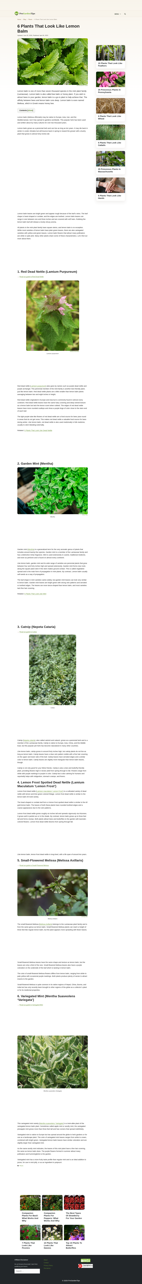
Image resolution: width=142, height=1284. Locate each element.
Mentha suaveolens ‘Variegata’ (51, 1123)
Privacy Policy (48, 1265)
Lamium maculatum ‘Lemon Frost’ (50, 791)
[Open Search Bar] (125, 14)
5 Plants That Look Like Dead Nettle (38, 430)
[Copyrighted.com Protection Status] (85, 1267)
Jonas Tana (85, 514)
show (30, 110)
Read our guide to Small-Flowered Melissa (34, 865)
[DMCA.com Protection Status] (85, 1261)
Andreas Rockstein (74, 351)
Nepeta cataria (29, 740)
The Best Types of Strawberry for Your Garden (74, 1215)
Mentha (31, 549)
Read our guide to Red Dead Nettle (32, 277)
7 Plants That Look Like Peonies (28, 1245)
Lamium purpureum (38, 386)
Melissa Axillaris (46, 924)
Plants (21, 1165)
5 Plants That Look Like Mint (35, 594)
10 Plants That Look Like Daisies (51, 1245)
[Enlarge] (85, 41)
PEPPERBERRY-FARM (82, 85)
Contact (46, 1262)
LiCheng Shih (84, 916)
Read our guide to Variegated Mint (31, 1005)
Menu (117, 14)
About (45, 1260)
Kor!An (86, 1089)
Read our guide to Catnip (28, 632)
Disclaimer (47, 1268)
